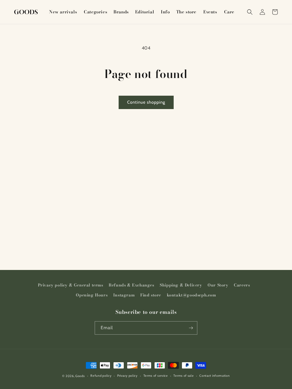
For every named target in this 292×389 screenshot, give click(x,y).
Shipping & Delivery (181, 285)
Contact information (214, 376)
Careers (242, 285)
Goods (80, 376)
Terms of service (155, 376)
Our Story (218, 285)
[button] (95, 12)
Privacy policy (127, 376)
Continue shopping (146, 102)
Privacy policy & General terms (70, 285)
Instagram (124, 295)
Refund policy (100, 376)
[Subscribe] (190, 328)
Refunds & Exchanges (131, 285)
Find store (150, 295)
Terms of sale (183, 376)
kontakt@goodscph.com (191, 295)
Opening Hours (92, 295)
